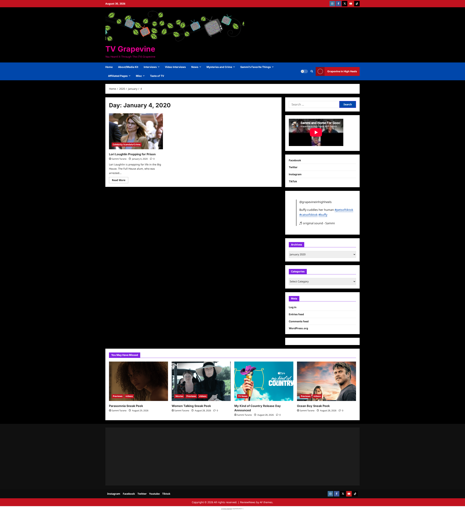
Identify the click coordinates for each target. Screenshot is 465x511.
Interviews (150, 66)
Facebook (295, 160)
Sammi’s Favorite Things (255, 66)
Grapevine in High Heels (342, 71)
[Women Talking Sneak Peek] (201, 381)
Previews (117, 396)
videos (129, 396)
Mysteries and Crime (219, 66)
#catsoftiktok (308, 215)
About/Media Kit (128, 66)
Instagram (295, 174)
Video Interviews (175, 66)
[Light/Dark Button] (304, 71)
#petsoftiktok (344, 210)
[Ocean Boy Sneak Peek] (326, 381)
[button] (312, 71)
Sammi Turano (119, 158)
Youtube (154, 493)
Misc (139, 75)
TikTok (293, 181)
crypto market (226, 508)
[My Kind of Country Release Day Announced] (263, 381)
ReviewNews (247, 502)
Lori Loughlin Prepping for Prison (132, 154)
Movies (179, 396)
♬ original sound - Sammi (317, 223)
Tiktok (166, 493)
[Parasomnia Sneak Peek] (138, 381)
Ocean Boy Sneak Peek (313, 406)
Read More (120, 180)
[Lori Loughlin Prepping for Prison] (136, 131)
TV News (242, 396)
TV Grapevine (130, 48)
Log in (292, 307)
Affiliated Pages (118, 75)
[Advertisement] (218, 456)
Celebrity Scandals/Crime (126, 144)
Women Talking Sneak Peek (191, 406)
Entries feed (296, 314)
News (194, 66)
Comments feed (299, 321)
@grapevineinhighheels (315, 202)
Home (109, 66)
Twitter (293, 167)
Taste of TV (157, 75)
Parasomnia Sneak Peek (126, 406)
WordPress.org (298, 328)
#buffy (322, 215)
